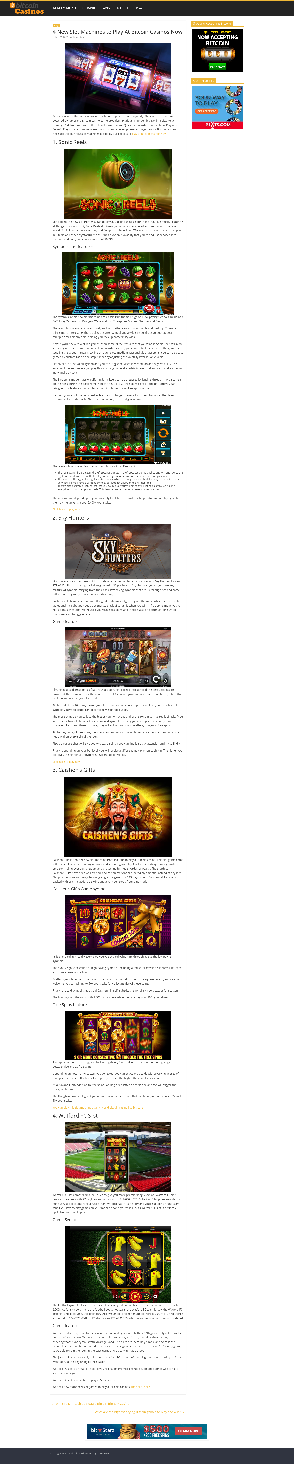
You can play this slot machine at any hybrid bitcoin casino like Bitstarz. (98, 1107)
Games (106, 8)
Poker (118, 8)
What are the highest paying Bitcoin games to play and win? (139, 1412)
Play (139, 8)
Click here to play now (66, 509)
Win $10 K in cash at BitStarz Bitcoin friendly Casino (90, 1403)
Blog (129, 8)
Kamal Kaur (78, 37)
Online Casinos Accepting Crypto (73, 8)
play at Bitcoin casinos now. (149, 134)
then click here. (141, 1387)
